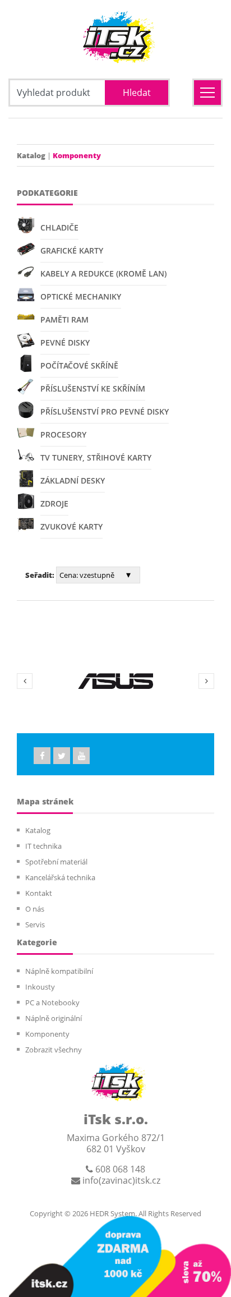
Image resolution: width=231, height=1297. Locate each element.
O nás (34, 909)
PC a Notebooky (52, 1002)
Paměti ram (64, 319)
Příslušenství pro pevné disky (104, 411)
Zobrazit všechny (53, 1050)
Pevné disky (65, 342)
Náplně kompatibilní (59, 971)
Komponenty (47, 1034)
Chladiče (59, 227)
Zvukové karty (71, 526)
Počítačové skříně (79, 365)
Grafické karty (71, 250)
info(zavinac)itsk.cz (120, 1180)
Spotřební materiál (56, 862)
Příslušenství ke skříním (92, 388)
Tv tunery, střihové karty (95, 457)
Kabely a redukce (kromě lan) (103, 273)
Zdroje (54, 503)
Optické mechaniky (80, 296)
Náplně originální (53, 1018)
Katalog (31, 155)
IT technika (43, 846)
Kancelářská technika (60, 877)
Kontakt (38, 893)
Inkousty (40, 987)
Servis (35, 924)
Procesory (63, 434)
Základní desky (72, 480)
